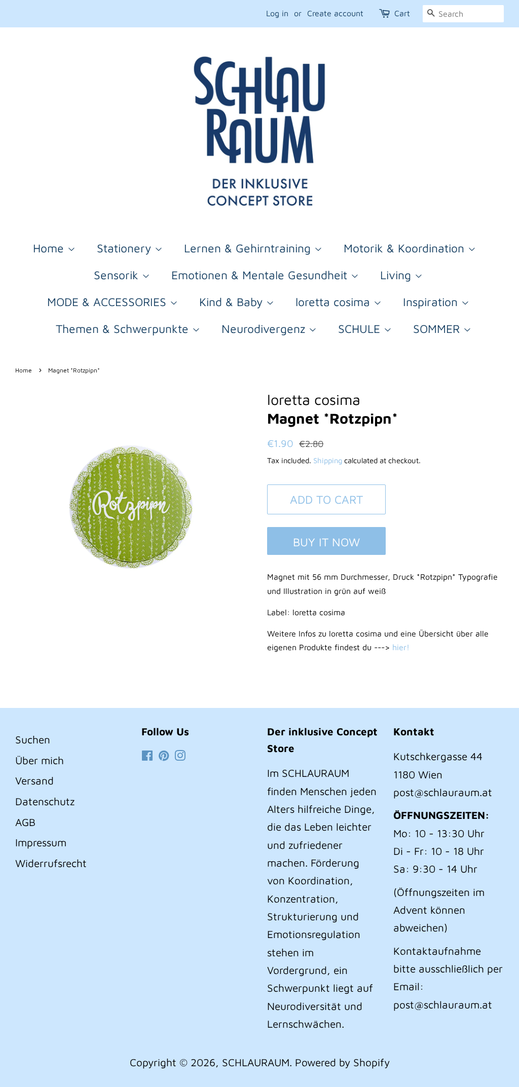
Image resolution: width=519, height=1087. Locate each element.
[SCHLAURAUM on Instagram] (180, 756)
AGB (25, 822)
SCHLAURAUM (255, 1062)
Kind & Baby (232, 302)
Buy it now (326, 542)
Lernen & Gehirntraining (249, 248)
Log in (277, 13)
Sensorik (118, 275)
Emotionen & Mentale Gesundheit (261, 275)
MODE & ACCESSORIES (108, 302)
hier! (402, 647)
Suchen (32, 739)
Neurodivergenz (265, 328)
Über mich (39, 760)
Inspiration (432, 302)
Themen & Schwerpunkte (124, 328)
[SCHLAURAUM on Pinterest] (163, 756)
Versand (34, 780)
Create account (335, 13)
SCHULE (361, 328)
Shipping (327, 460)
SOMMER (438, 328)
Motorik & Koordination (406, 248)
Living (397, 275)
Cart (402, 13)
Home (50, 248)
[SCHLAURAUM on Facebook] (147, 756)
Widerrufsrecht (51, 863)
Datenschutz (45, 801)
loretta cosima (334, 302)
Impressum (40, 842)
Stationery (126, 248)
